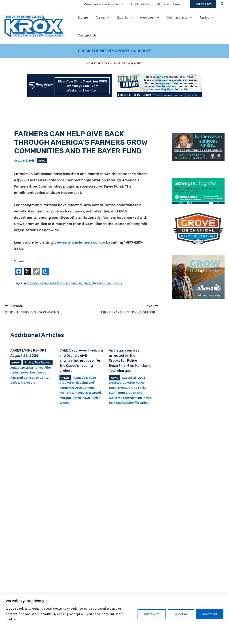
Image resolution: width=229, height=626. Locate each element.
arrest (113, 382)
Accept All (209, 614)
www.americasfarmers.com (77, 242)
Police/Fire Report (38, 362)
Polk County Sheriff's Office (128, 403)
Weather (147, 17)
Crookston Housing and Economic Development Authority (76, 388)
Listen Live (203, 4)
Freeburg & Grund (87, 393)
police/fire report (22, 382)
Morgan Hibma (70, 398)
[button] (223, 4)
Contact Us (87, 35)
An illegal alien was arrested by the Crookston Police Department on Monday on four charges (131, 360)
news (41, 160)
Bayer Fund (101, 283)
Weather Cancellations (103, 4)
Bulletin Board (169, 4)
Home (83, 17)
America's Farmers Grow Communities (57, 283)
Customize (151, 614)
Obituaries (140, 4)
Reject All (181, 614)
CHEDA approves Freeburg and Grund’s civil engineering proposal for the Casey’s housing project (81, 360)
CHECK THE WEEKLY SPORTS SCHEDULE (114, 51)
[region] (114, 610)
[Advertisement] (198, 377)
